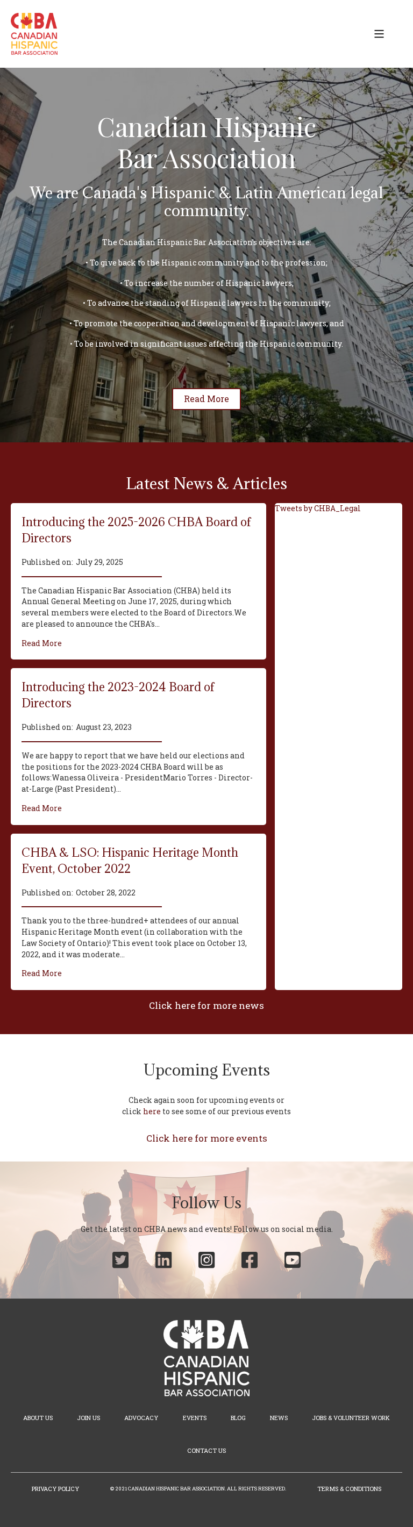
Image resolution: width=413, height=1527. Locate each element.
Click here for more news (206, 1005)
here (152, 1111)
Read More (42, 643)
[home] (34, 33)
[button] (379, 34)
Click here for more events (206, 1138)
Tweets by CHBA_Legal (318, 508)
